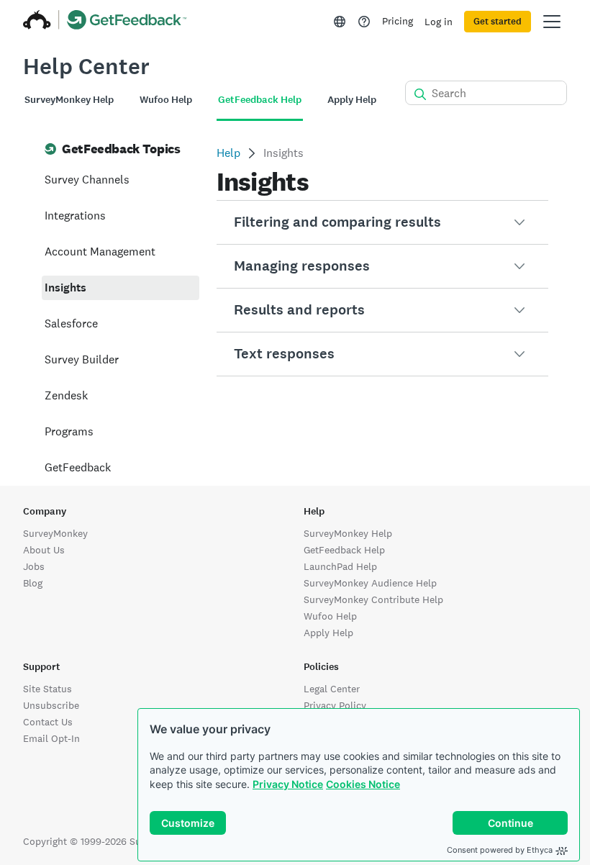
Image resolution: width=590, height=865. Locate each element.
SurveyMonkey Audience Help (370, 582)
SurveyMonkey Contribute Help (373, 599)
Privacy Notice (288, 784)
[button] (382, 222)
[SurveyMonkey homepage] (37, 21)
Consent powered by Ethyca (500, 850)
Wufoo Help (330, 616)
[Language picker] (339, 21)
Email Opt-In (51, 738)
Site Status (47, 688)
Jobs (34, 566)
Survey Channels (87, 179)
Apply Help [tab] (351, 100)
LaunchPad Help (340, 566)
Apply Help (328, 632)
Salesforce (71, 323)
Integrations (75, 215)
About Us (44, 549)
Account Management (100, 251)
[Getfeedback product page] (127, 21)
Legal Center (332, 688)
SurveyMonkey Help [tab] (69, 100)
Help (228, 152)
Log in (439, 21)
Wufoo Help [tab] (166, 100)
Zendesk (66, 395)
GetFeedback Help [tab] (259, 100)
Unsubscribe (51, 705)
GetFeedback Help (344, 549)
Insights (65, 287)
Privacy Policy (335, 705)
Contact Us (48, 721)
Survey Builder (82, 359)
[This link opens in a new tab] (364, 21)
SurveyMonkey (55, 533)
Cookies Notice (363, 784)
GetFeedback (78, 467)
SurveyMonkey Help (348, 533)
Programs (69, 431)
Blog (32, 582)
